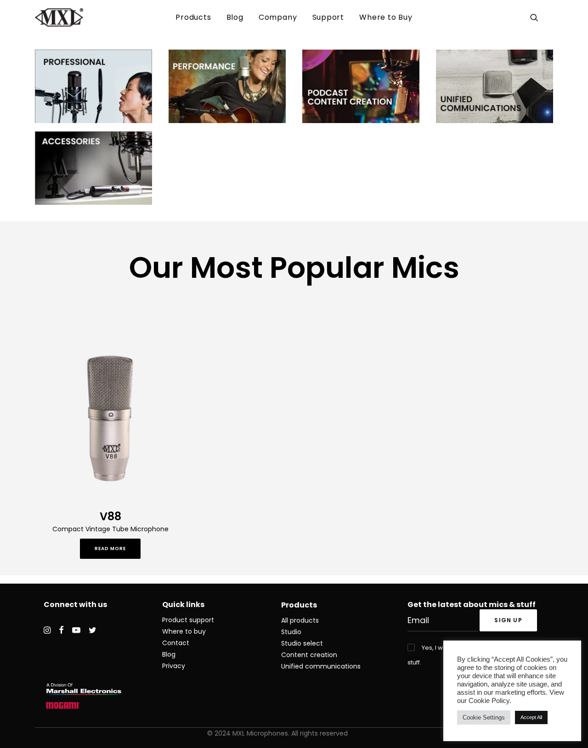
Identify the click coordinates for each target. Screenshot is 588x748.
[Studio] (227, 86)
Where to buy (184, 631)
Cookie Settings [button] (484, 717)
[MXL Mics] (59, 17)
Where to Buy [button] (386, 17)
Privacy (173, 665)
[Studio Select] (93, 86)
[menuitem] (193, 17)
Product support (188, 619)
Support (328, 17)
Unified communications (321, 666)
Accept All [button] (531, 717)
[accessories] (93, 168)
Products (193, 17)
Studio (291, 631)
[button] (536, 17)
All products (300, 620)
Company (278, 17)
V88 (110, 516)
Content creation (309, 654)
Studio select (302, 643)
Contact (175, 642)
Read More (110, 548)
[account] (547, 17)
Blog (234, 17)
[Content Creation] (360, 86)
